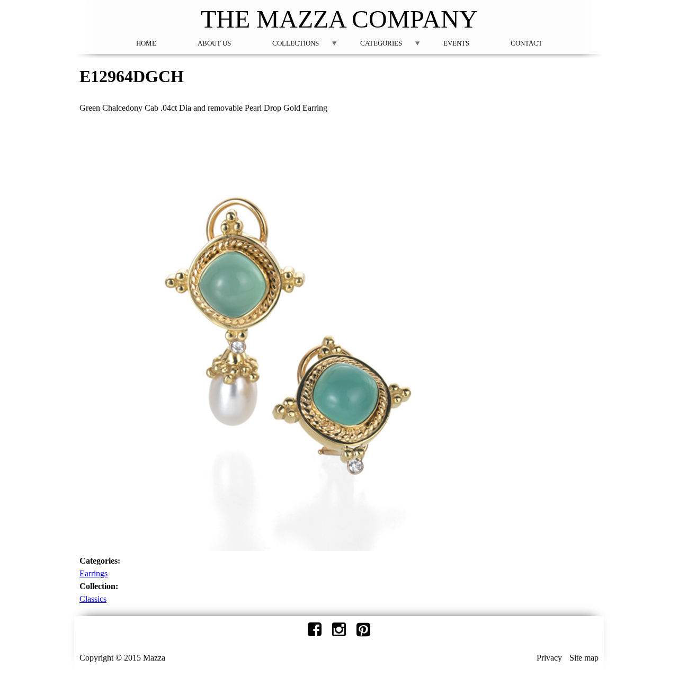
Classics (92, 598)
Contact (526, 43)
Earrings (93, 573)
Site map (584, 657)
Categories (381, 43)
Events (456, 43)
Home (146, 43)
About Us (214, 43)
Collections (295, 43)
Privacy (549, 657)
